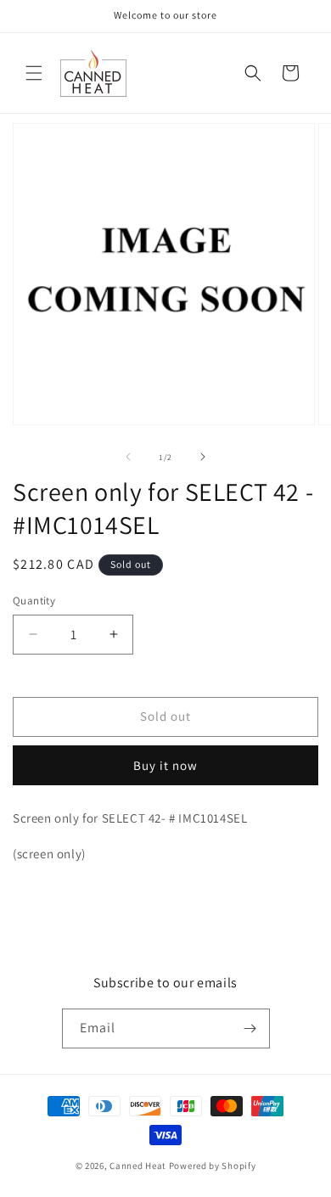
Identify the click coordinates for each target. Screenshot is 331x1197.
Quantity (34, 600)
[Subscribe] (250, 1028)
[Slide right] (203, 456)
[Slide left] (128, 456)
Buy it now (165, 765)
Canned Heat (137, 1166)
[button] (34, 73)
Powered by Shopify (212, 1166)
